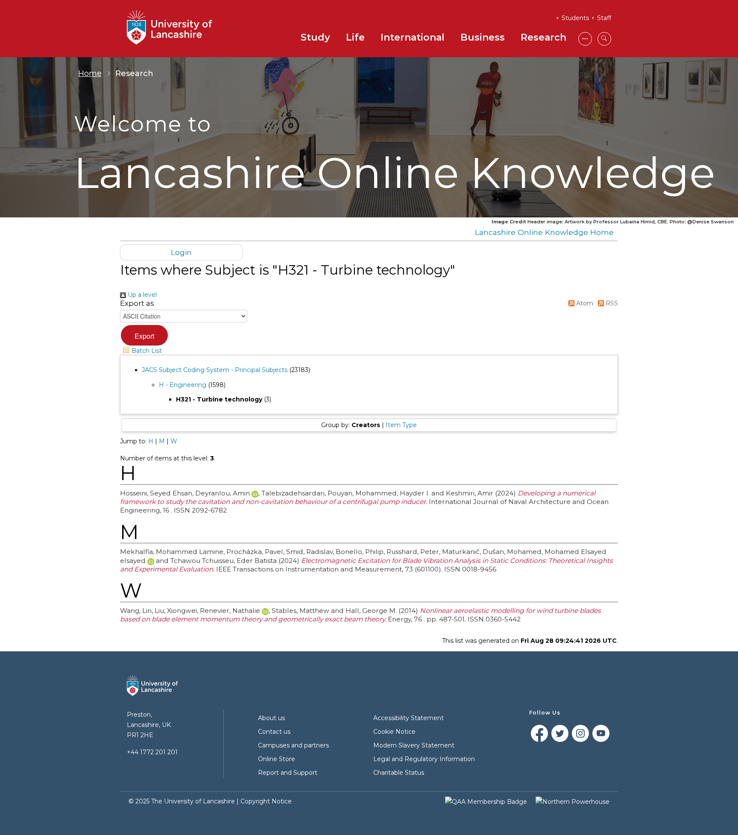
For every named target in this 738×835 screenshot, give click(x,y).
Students (575, 18)
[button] (144, 335)
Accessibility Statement (408, 718)
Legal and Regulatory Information (424, 759)
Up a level (141, 295)
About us (271, 718)
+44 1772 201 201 (152, 752)
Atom (583, 303)
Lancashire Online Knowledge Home (544, 232)
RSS (611, 303)
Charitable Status (398, 772)
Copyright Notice (266, 801)
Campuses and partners (293, 745)
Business (482, 37)
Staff (604, 18)
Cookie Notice (394, 731)
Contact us (274, 731)
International (413, 37)
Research (543, 37)
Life (355, 37)
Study (315, 37)
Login (181, 252)
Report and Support (287, 772)
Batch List (146, 351)
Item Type (401, 425)
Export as (137, 303)
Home (90, 73)
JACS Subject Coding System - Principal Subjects (214, 370)
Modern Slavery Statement (413, 745)
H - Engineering (182, 385)
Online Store (276, 759)
